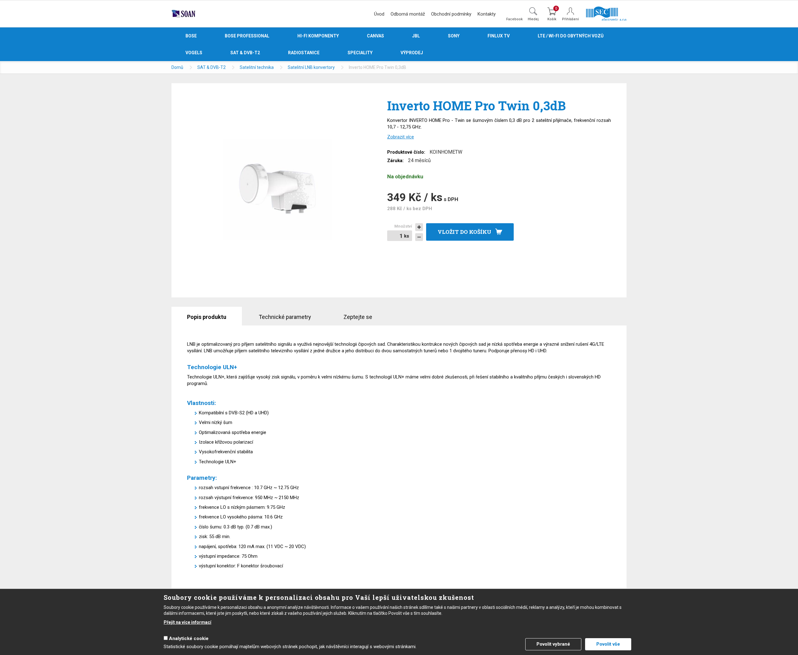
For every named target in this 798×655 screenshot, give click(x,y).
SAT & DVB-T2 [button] (245, 52)
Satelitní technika (257, 67)
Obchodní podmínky (451, 14)
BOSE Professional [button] (247, 35)
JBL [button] (416, 35)
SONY (453, 35)
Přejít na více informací (187, 622)
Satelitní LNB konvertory (311, 67)
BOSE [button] (191, 35)
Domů (177, 67)
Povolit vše (608, 644)
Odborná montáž (408, 14)
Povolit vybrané (553, 644)
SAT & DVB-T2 (211, 67)
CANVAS (375, 35)
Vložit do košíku (464, 231)
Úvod (379, 14)
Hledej (533, 19)
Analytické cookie (189, 638)
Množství (403, 226)
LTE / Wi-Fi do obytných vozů (570, 35)
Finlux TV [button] (499, 35)
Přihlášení (570, 19)
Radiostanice (304, 52)
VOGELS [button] (193, 52)
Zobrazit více (400, 137)
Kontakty (487, 14)
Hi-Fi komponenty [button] (318, 35)
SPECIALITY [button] (360, 52)
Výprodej (412, 52)
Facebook (514, 19)
